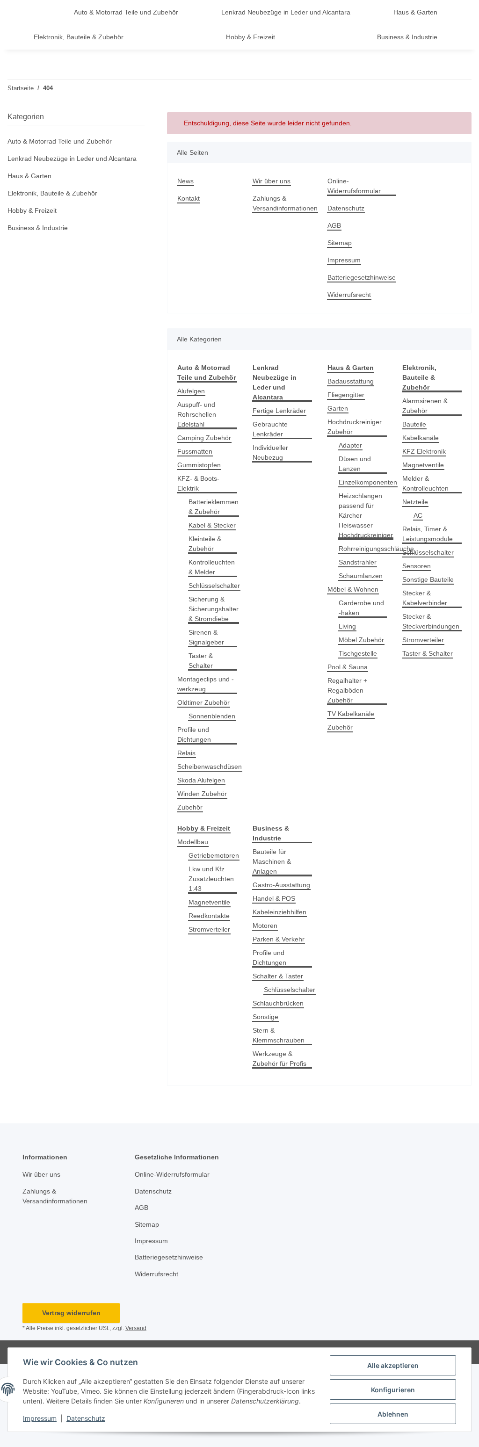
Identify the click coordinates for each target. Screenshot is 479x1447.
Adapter (350, 445)
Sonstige (265, 1016)
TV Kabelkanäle (350, 713)
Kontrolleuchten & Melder (212, 567)
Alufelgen (191, 391)
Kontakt (188, 198)
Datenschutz (85, 1418)
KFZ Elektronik (424, 451)
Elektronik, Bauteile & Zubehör (52, 193)
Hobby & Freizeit (32, 210)
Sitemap (339, 242)
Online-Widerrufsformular (354, 186)
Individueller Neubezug (270, 452)
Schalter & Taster (278, 976)
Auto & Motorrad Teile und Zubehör (59, 141)
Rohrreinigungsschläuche (376, 548)
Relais (186, 753)
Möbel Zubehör (361, 640)
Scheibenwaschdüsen (209, 766)
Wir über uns (271, 181)
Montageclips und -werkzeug (205, 684)
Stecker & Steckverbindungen (430, 621)
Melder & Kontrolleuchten (425, 483)
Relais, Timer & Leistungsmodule (427, 534)
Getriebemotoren (214, 855)
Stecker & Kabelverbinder (424, 598)
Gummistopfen (199, 465)
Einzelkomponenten (368, 482)
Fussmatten (194, 451)
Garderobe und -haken (361, 607)
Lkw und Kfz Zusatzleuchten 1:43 (211, 878)
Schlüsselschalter (214, 585)
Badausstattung (350, 381)
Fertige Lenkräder (279, 410)
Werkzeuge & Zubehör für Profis (279, 1058)
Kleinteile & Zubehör (205, 543)
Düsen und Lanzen (355, 463)
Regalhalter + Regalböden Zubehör (347, 690)
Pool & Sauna (347, 667)
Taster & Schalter (201, 660)
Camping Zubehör (204, 437)
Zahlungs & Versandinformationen (285, 203)
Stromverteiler (423, 640)
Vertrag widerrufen (71, 1313)
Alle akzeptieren (393, 1365)
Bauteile (414, 424)
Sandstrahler (358, 562)
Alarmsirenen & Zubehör (425, 405)
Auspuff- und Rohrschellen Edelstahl (196, 414)
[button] (76, 141)
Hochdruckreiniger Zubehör (354, 426)
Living (347, 626)
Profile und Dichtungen (194, 734)
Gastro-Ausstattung (281, 885)
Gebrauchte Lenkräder (270, 429)
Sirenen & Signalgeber (206, 637)
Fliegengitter (345, 394)
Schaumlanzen (361, 575)
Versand (135, 1328)
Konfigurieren (393, 1390)
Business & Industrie (37, 228)
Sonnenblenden (212, 716)
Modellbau (192, 842)
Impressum (40, 1418)
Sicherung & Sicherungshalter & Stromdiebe (214, 608)
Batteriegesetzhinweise (361, 277)
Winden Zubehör (202, 793)
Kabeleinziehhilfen (279, 912)
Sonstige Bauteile (428, 579)
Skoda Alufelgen (201, 780)
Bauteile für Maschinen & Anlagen (272, 861)
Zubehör (190, 807)
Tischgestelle (358, 653)
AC (418, 515)
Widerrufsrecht (349, 294)
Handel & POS (274, 898)
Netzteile (415, 502)
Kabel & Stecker (212, 525)
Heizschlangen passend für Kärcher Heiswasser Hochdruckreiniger (366, 515)
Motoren (265, 925)
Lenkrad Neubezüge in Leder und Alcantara (72, 158)
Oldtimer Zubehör (203, 702)
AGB (334, 225)
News (185, 181)
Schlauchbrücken (278, 1003)
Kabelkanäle (420, 437)
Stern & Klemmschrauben (279, 1035)
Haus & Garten (29, 176)
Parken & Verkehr (279, 939)
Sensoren (416, 566)
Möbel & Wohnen (352, 589)
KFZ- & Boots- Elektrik (198, 483)
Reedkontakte (209, 915)
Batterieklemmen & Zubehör (214, 506)
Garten (337, 408)
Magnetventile (423, 465)
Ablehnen (392, 1414)
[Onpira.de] (36, 12)
